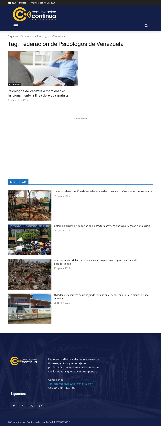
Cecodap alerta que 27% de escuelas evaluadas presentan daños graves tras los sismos (103, 191)
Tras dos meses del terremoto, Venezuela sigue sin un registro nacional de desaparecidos (95, 262)
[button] (146, 25)
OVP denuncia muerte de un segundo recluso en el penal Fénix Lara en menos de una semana (101, 296)
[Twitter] (31, 405)
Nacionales (14, 84)
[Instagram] (22, 405)
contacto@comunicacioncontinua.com (70, 383)
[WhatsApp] (40, 405)
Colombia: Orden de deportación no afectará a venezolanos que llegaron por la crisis (102, 226)
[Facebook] (13, 405)
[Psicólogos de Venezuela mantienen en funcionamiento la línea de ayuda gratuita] (43, 69)
